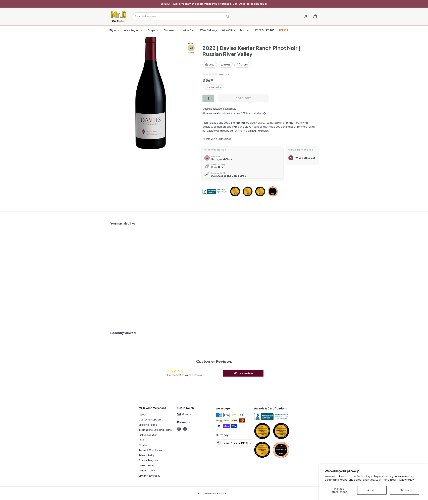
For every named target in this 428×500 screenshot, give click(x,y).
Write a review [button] (243, 373)
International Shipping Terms (155, 429)
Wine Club (189, 30)
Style (112, 30)
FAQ (141, 439)
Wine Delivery (208, 30)
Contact (144, 445)
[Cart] (315, 16)
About (142, 414)
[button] (210, 74)
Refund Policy (147, 470)
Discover (169, 30)
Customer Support (150, 419)
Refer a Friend (147, 465)
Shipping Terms (148, 424)
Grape (151, 30)
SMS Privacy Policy (149, 475)
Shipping (207, 108)
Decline (404, 490)
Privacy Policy (147, 455)
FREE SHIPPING (264, 30)
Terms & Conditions (150, 450)
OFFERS (283, 30)
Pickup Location (148, 434)
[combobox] (182, 16)
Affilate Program (148, 460)
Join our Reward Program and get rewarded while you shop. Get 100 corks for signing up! (214, 3)
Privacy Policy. (405, 479)
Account (245, 30)
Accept (372, 490)
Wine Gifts (228, 30)
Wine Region (132, 30)
